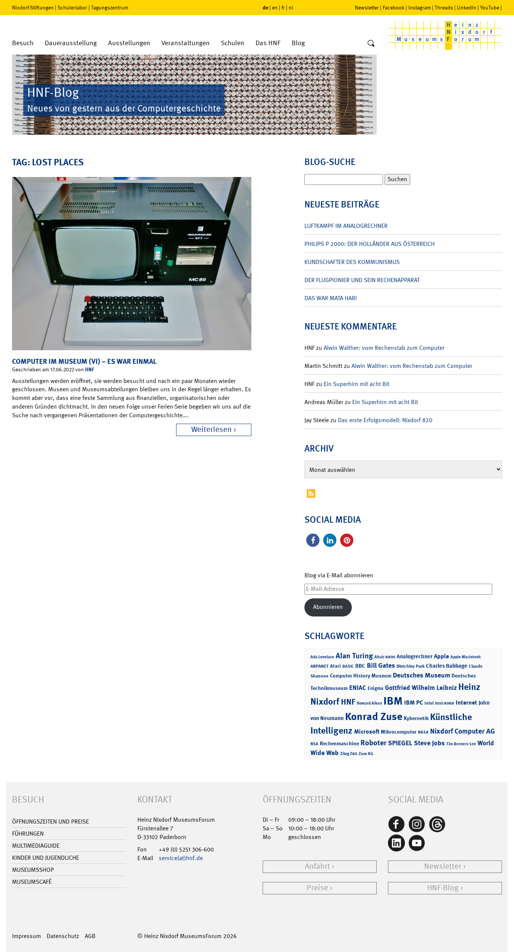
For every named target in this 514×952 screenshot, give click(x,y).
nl (291, 7)
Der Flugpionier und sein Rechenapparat (362, 280)
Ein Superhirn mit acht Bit (356, 384)
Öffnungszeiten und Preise (50, 821)
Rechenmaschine (339, 743)
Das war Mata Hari (330, 298)
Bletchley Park (410, 666)
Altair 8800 (384, 657)
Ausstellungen (129, 43)
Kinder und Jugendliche (45, 858)
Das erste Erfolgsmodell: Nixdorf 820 (385, 420)
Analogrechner (414, 656)
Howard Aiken (369, 703)
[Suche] (371, 44)
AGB (90, 936)
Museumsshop (33, 870)
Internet (466, 702)
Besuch (22, 43)
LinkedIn (466, 7)
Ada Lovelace (322, 657)
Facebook (394, 7)
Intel (428, 703)
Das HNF (267, 43)
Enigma (375, 688)
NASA (423, 732)
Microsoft (366, 731)
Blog (298, 43)
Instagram (419, 7)
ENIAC (357, 687)
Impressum (26, 936)
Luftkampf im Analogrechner (346, 226)
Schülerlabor (72, 7)
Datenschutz (63, 936)
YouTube (489, 7)
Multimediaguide (35, 846)
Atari (335, 666)
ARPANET (319, 666)
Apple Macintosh (465, 657)
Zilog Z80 (348, 754)
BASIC (348, 666)
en (275, 7)
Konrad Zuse (373, 716)
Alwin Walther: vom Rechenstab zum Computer (384, 348)
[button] (312, 540)
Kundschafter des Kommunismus (352, 262)
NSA (314, 744)
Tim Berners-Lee (461, 744)
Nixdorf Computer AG (462, 731)
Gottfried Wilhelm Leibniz (421, 687)
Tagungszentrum (109, 7)
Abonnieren (328, 607)
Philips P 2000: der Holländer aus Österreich (369, 244)
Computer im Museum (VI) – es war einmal (84, 361)
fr (283, 7)
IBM (393, 701)
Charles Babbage (446, 666)
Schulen (232, 43)
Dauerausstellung (71, 43)
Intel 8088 (444, 703)
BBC (360, 666)
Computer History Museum (360, 675)
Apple (441, 656)
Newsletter (367, 7)
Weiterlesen (211, 429)
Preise (317, 888)
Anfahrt (317, 866)
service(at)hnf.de (181, 858)
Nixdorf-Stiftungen (33, 7)
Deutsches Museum (421, 675)
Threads (444, 7)
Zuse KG (366, 754)
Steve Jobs (429, 743)
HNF (89, 369)
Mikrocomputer (399, 731)
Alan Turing (354, 656)
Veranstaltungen (185, 43)
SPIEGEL (400, 743)
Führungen (28, 834)
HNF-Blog (443, 888)
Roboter (373, 743)
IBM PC (413, 702)
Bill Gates (381, 665)
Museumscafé (32, 882)
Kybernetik (416, 718)
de (265, 7)
